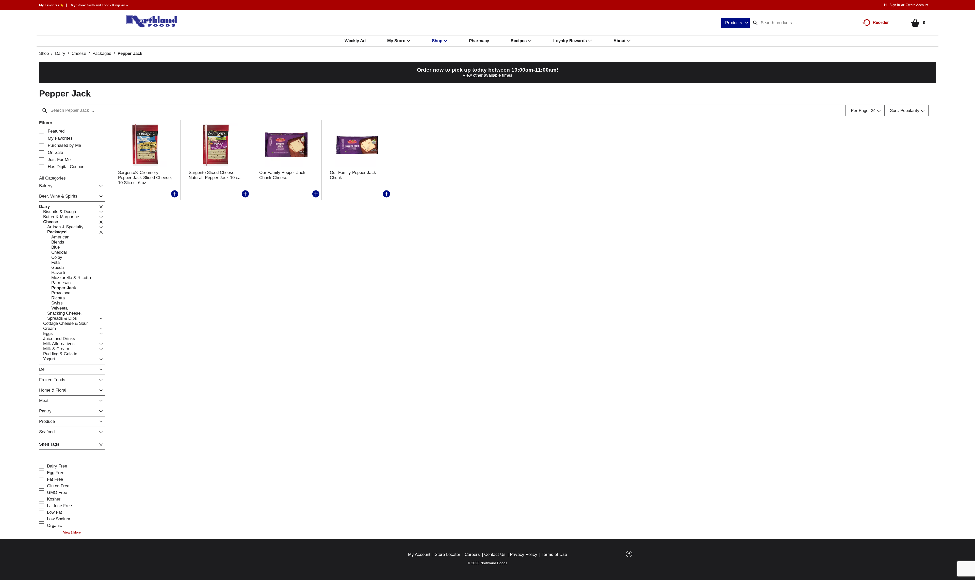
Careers (472, 554)
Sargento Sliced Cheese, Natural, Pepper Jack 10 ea (214, 175)
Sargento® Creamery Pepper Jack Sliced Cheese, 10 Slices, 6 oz (145, 177)
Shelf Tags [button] (49, 444)
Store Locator (447, 554)
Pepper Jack (130, 53)
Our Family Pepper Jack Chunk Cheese (282, 175)
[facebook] (629, 555)
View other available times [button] (487, 75)
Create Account (917, 5)
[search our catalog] (755, 23)
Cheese (79, 53)
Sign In (894, 5)
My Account (419, 554)
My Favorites (49, 5)
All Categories (52, 178)
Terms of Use (554, 554)
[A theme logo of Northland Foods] (149, 21)
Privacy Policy (523, 554)
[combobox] (735, 23)
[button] (107, 5)
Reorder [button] (881, 22)
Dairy (60, 53)
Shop (44, 53)
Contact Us (495, 554)
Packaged (101, 53)
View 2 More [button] (72, 532)
